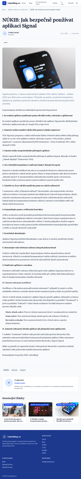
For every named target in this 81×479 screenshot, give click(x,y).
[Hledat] (77, 3)
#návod (14, 370)
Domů (24, 3)
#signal (22, 370)
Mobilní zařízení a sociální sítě (17, 9)
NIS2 (3, 462)
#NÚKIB (6, 370)
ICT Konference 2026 (41, 3)
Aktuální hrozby (7, 467)
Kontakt (70, 3)
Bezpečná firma (7, 464)
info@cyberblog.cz (48, 462)
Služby (55, 3)
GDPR (44, 453)
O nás (62, 3)
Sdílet (6, 42)
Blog (30, 3)
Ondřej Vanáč (13, 33)
